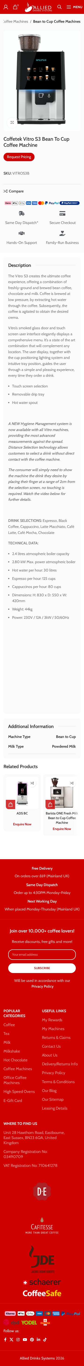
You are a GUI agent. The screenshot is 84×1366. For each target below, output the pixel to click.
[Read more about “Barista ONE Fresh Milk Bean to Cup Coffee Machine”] (50, 804)
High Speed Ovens (19, 1091)
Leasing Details (54, 1108)
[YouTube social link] (24, 1340)
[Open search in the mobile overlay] (59, 7)
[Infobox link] (42, 872)
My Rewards (52, 1020)
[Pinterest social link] (31, 1340)
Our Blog (49, 1090)
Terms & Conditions (58, 1081)
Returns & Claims (56, 1037)
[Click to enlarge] (12, 123)
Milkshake (12, 1051)
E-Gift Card (13, 1100)
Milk (7, 1042)
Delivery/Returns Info (60, 1064)
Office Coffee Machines (15, 1080)
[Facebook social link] (5, 1340)
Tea (6, 1033)
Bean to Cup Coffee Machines (56, 21)
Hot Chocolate (16, 1060)
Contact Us (51, 1046)
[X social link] (11, 1340)
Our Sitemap (52, 1099)
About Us (49, 1055)
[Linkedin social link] (38, 1340)
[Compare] (32, 783)
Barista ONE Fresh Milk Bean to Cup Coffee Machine (62, 818)
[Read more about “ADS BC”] (10, 804)
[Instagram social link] (18, 1340)
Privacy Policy (42, 986)
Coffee (9, 1024)
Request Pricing (19, 157)
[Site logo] (37, 6)
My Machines (53, 1028)
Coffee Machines (18, 1068)
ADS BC (22, 813)
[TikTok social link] (45, 1340)
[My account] (5, 7)
